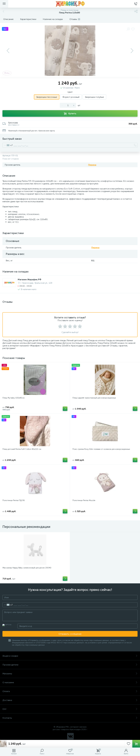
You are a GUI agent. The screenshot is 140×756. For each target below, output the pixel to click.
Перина (92, 165)
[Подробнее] (65, 578)
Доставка (7, 700)
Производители (10, 664)
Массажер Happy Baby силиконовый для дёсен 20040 (26, 568)
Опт (4, 709)
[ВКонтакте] (70, 736)
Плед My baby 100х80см (13, 398)
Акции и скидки (10, 656)
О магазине (8, 682)
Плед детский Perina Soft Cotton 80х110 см (21, 449)
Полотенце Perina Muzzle (83, 500)
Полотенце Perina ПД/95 (13, 500)
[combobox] (8, 145)
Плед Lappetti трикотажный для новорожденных (94, 398)
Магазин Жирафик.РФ (29, 279)
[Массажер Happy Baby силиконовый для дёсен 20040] (34, 550)
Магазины (7, 673)
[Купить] (65, 408)
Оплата (6, 691)
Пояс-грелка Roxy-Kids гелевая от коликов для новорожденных (101, 449)
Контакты (7, 718)
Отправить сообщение (70, 634)
